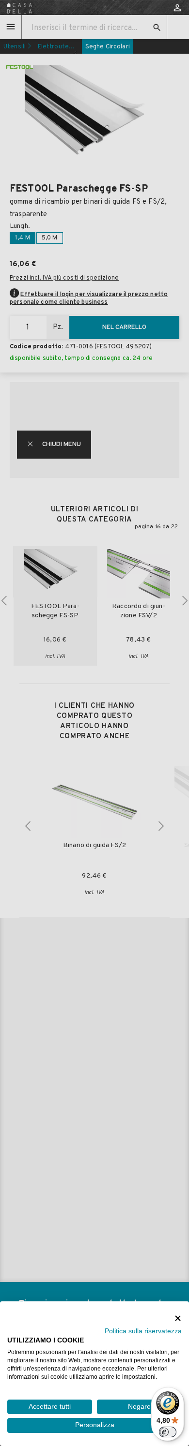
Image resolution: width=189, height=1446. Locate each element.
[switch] (167, 1432)
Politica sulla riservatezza (143, 1331)
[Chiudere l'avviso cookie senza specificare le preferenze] (178, 1318)
